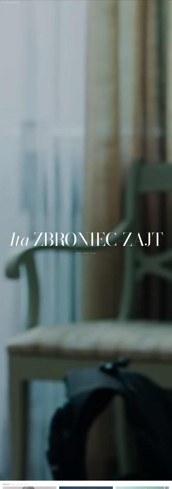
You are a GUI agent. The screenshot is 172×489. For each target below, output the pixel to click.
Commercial (19, 484)
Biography (78, 253)
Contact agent (86, 253)
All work (25, 484)
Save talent (93, 253)
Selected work (6, 484)
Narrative (13, 484)
